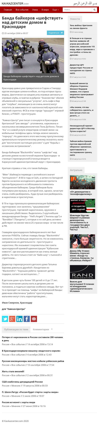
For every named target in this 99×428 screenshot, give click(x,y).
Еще (55, 9)
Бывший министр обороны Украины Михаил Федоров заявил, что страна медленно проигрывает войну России (82, 92)
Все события (22, 9)
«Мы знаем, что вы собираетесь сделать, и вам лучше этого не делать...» (81, 113)
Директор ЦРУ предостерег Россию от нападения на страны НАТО (81, 71)
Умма (35, 9)
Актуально (76, 170)
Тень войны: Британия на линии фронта (81, 28)
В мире (45, 9)
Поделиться (55, 33)
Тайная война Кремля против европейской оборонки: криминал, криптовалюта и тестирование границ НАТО (81, 150)
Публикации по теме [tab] (16, 329)
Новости (75, 18)
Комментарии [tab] (42, 329)
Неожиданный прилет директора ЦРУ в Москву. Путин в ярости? (82, 130)
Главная (8, 9)
